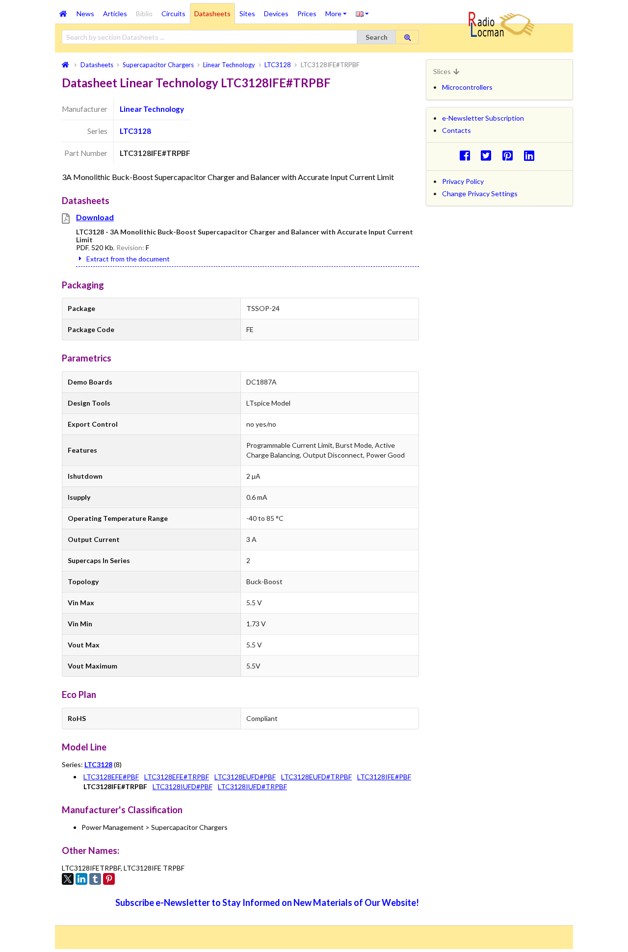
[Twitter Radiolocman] (488, 155)
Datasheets (212, 13)
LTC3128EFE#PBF (111, 776)
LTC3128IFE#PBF (384, 776)
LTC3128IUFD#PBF (182, 786)
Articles (115, 13)
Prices (306, 13)
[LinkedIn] (81, 879)
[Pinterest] (109, 879)
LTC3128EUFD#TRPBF (316, 776)
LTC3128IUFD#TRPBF (252, 786)
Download (95, 217)
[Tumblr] (95, 879)
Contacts (456, 130)
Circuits (173, 13)
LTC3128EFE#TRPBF (176, 776)
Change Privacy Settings (480, 193)
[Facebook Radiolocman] (467, 155)
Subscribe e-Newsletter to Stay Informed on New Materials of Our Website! (267, 902)
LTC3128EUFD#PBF (245, 776)
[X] (68, 879)
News (85, 13)
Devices (276, 13)
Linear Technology (152, 108)
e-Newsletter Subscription (483, 118)
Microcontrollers (467, 87)
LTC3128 (135, 131)
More (338, 10)
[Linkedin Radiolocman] (531, 155)
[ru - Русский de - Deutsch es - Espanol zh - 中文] (362, 13)
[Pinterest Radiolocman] (510, 155)
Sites (247, 13)
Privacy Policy (463, 181)
